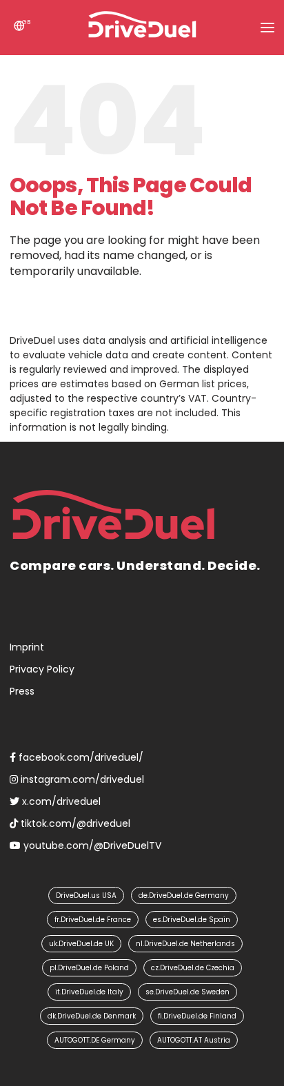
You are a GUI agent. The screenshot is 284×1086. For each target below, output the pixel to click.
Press (22, 691)
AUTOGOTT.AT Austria (193, 1040)
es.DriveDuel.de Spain (191, 919)
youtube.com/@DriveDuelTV (91, 845)
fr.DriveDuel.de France (92, 919)
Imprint (27, 647)
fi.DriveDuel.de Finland (197, 1016)
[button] (267, 27)
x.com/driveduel (60, 801)
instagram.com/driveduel (81, 779)
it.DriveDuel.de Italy (89, 992)
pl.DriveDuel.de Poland (89, 968)
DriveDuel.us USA (86, 895)
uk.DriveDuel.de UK (81, 944)
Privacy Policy (42, 669)
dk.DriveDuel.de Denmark (92, 1016)
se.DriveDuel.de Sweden (187, 992)
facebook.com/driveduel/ (79, 757)
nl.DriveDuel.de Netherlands (185, 944)
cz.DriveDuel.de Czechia (192, 968)
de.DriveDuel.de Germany (184, 895)
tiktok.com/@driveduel (74, 823)
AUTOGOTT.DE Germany (94, 1040)
